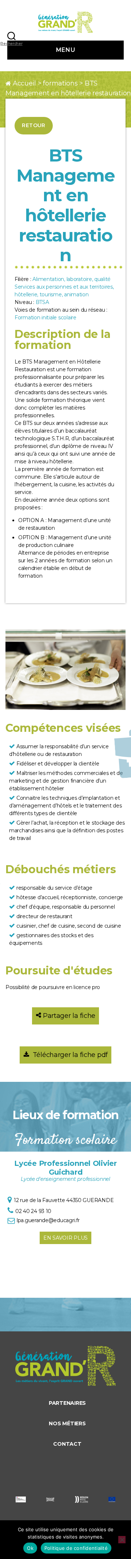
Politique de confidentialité (76, 1548)
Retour (33, 125)
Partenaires (67, 1403)
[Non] (122, 1539)
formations (60, 83)
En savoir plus (65, 1238)
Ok (30, 1548)
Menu (65, 49)
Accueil (24, 83)
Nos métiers (67, 1423)
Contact (67, 1444)
